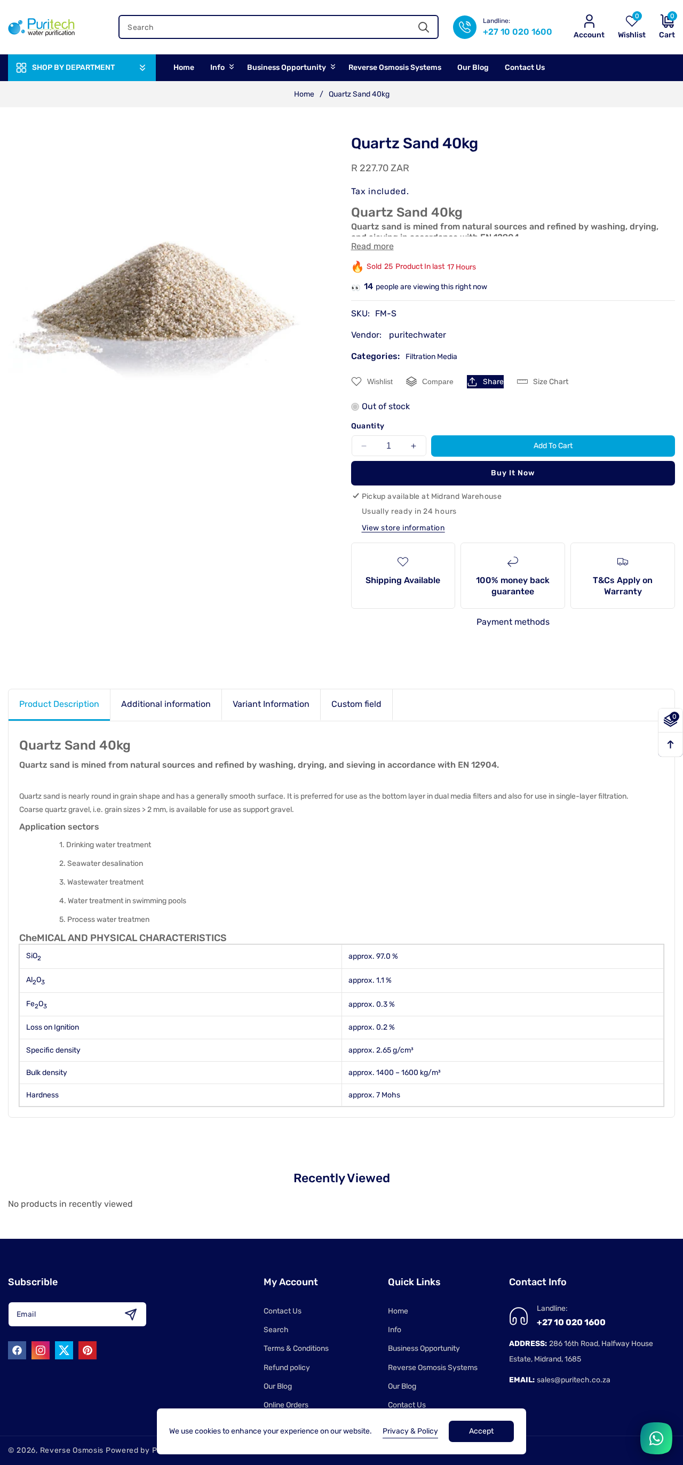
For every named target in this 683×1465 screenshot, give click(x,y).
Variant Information (271, 704)
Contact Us (282, 1311)
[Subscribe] (130, 1314)
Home (304, 94)
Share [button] (493, 381)
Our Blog (278, 1386)
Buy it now (513, 472)
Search (276, 1329)
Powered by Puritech (145, 1450)
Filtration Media (431, 356)
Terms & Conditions (296, 1348)
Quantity (368, 426)
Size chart (550, 381)
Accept (481, 1431)
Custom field (356, 704)
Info (394, 1329)
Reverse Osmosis (72, 1450)
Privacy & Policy (410, 1431)
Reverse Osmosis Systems (433, 1367)
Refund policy (287, 1367)
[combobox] (278, 27)
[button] (660, 26)
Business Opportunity (424, 1348)
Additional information (166, 704)
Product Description (59, 704)
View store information (403, 527)
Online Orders (286, 1405)
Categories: (375, 356)
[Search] (424, 27)
